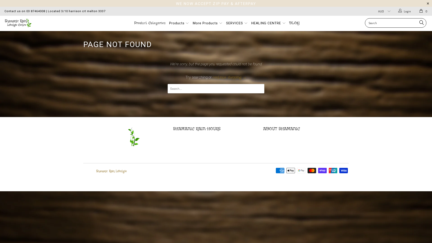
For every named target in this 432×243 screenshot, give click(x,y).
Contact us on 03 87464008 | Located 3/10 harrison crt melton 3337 (55, 11)
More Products (206, 23)
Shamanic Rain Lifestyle (111, 171)
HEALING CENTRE (266, 23)
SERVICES (235, 23)
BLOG (294, 23)
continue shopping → (230, 77)
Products (177, 23)
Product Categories (150, 23)
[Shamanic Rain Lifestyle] (36, 22)
